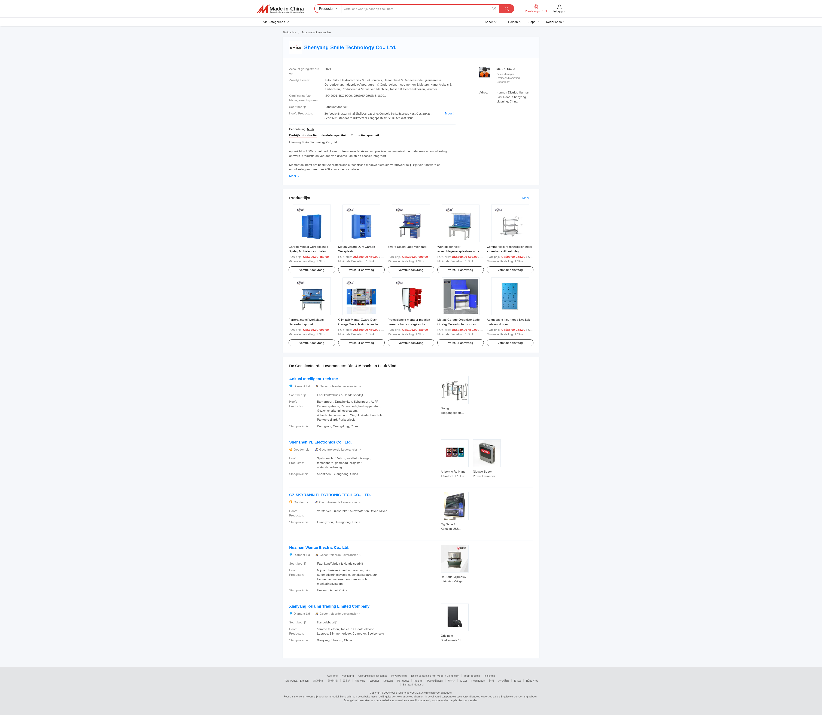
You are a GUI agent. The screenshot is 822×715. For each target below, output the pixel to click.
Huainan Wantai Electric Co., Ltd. (319, 547)
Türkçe (517, 680)
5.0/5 (310, 129)
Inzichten (489, 675)
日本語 (346, 680)
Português (403, 680)
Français (360, 680)
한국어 (451, 680)
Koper (489, 22)
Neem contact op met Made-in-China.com (435, 675)
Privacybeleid (399, 675)
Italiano (418, 680)
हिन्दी (491, 680)
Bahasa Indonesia (413, 684)
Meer (448, 113)
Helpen (513, 22)
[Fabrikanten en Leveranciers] (280, 8)
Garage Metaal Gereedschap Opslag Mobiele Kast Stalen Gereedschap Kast (308, 251)
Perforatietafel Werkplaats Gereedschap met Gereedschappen (306, 324)
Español (374, 680)
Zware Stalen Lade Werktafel (407, 246)
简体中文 (318, 680)
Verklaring (348, 675)
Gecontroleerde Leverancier (341, 386)
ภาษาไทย (503, 680)
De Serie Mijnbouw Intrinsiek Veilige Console (453, 581)
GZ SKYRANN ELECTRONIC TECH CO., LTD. (330, 495)
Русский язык (435, 680)
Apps (532, 22)
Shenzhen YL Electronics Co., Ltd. (320, 442)
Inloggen (559, 11)
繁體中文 (333, 680)
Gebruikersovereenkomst (372, 675)
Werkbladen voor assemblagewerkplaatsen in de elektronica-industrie (458, 251)
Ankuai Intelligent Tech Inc (313, 379)
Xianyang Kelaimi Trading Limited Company (329, 606)
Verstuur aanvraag (311, 269)
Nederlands (478, 680)
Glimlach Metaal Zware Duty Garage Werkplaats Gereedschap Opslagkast (361, 324)
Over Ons (332, 675)
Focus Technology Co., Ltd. (405, 692)
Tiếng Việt (532, 680)
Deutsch (388, 680)
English (304, 680)
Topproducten (472, 675)
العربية (463, 680)
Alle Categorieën (274, 22)
